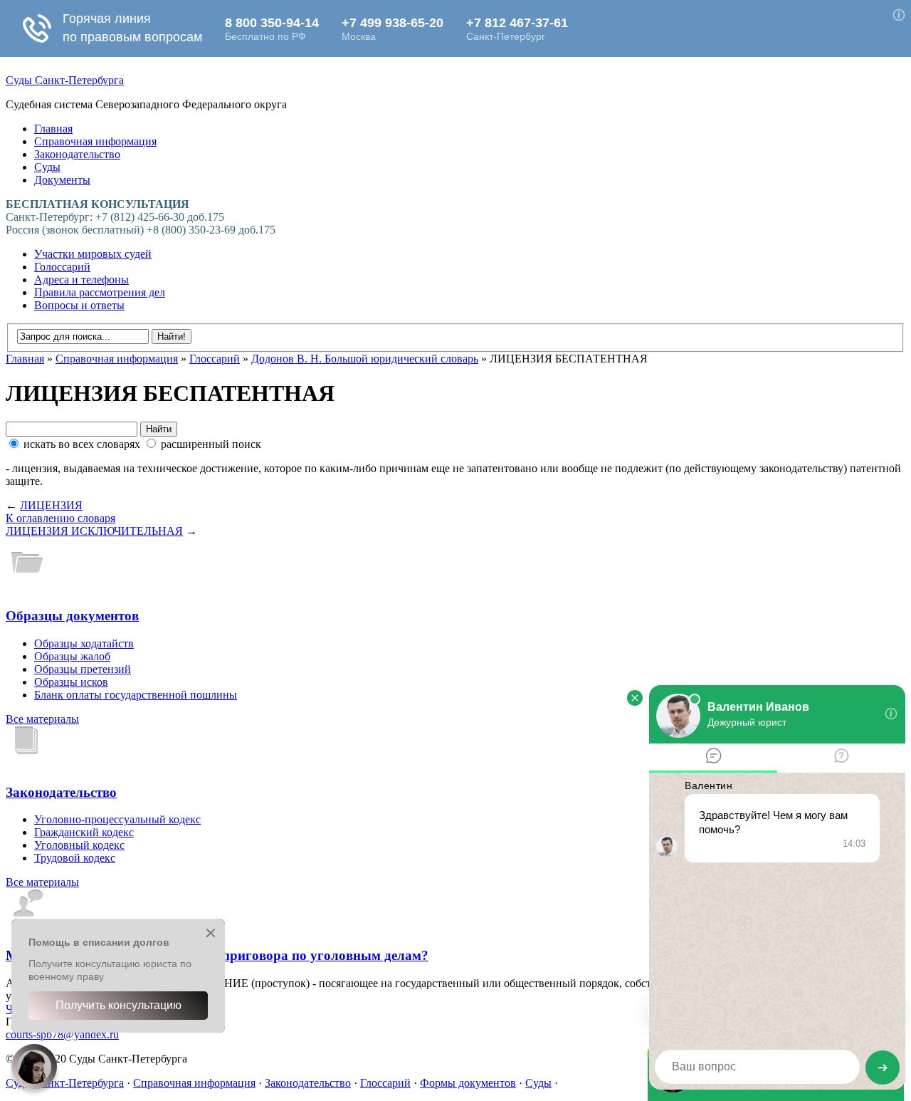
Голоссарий (62, 267)
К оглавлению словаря (60, 518)
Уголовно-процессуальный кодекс (117, 819)
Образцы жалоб (72, 656)
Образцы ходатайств (84, 643)
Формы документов (468, 1083)
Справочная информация (95, 141)
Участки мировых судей (93, 254)
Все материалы (42, 719)
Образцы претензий (82, 669)
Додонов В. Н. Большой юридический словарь (364, 359)
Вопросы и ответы (79, 305)
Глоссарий (214, 359)
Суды (47, 167)
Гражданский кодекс (84, 832)
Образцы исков (71, 682)
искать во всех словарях (82, 444)
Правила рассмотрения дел (99, 292)
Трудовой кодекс (74, 858)
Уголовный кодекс (79, 845)
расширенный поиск (209, 444)
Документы (62, 180)
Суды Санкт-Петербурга (65, 80)
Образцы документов (72, 615)
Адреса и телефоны (81, 279)
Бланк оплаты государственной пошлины (135, 695)
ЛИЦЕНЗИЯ (51, 505)
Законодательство (77, 154)
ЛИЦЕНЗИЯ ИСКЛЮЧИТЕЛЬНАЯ (94, 531)
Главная (53, 128)
